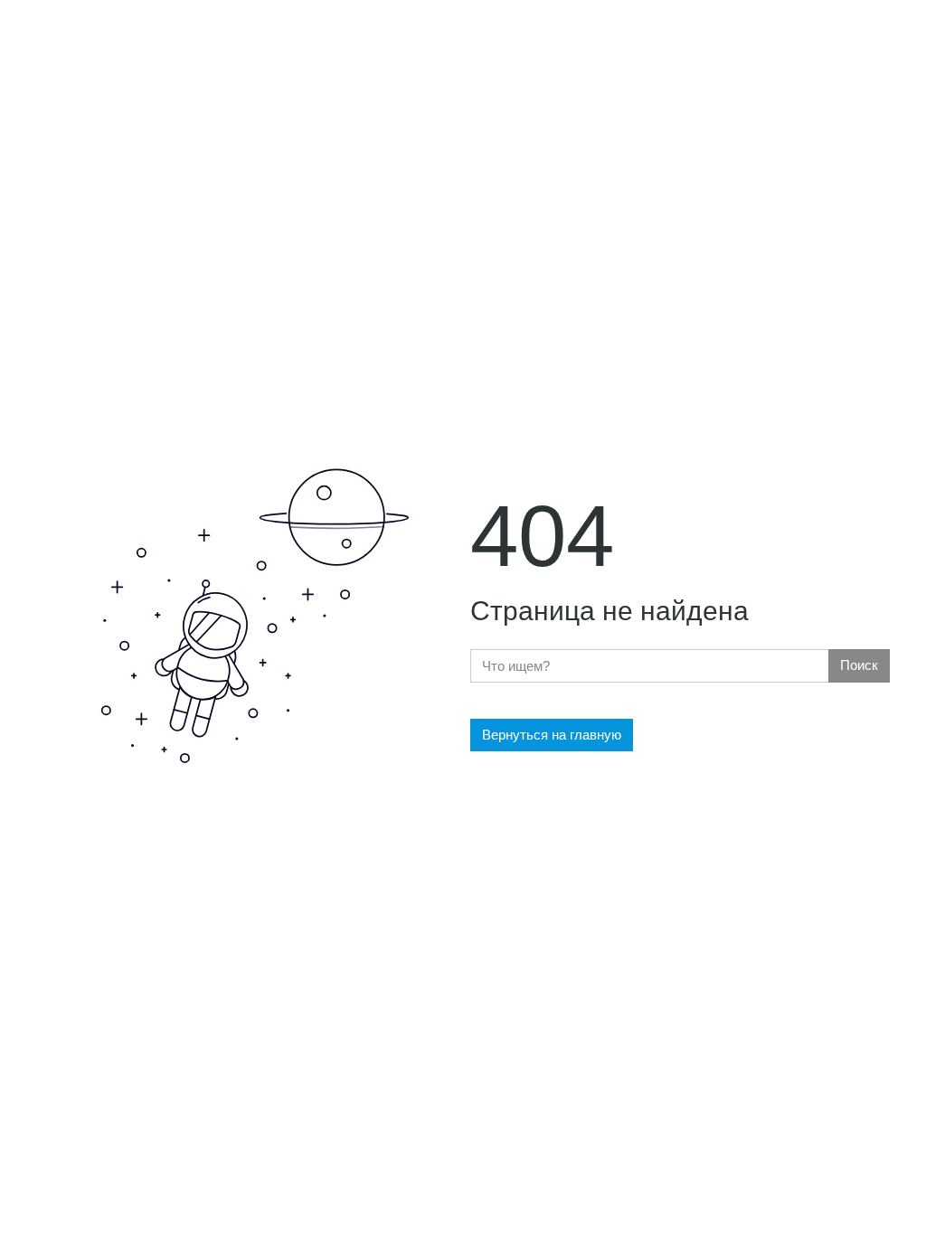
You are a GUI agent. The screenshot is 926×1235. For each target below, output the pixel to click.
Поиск (859, 665)
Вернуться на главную (551, 734)
